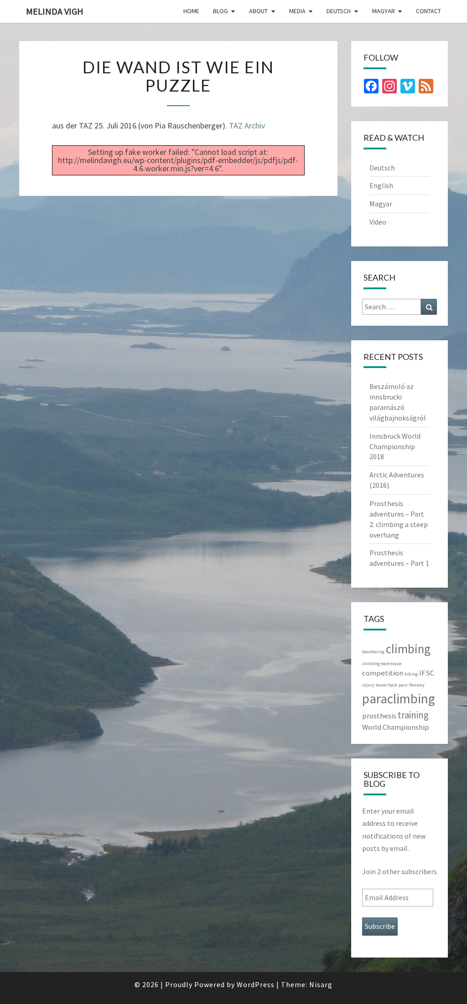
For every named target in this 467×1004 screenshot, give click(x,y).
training (413, 715)
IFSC (426, 673)
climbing (408, 648)
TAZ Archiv (247, 125)
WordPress (256, 984)
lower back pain (392, 685)
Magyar (383, 11)
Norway (417, 685)
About (258, 11)
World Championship (395, 727)
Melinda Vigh (54, 11)
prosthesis (379, 716)
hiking (411, 674)
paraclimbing (398, 698)
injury (368, 685)
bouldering (373, 652)
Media (297, 11)
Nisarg (320, 984)
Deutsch (339, 11)
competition (382, 673)
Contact (428, 11)
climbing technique (381, 663)
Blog (220, 11)
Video (377, 221)
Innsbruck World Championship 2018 (394, 446)
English (381, 185)
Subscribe (380, 926)
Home (191, 11)
